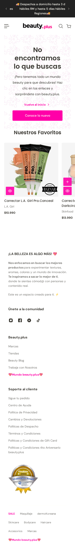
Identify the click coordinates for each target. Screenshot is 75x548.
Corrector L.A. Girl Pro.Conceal (28, 200)
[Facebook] (20, 320)
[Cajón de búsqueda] (61, 26)
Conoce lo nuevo (37, 116)
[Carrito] (68, 26)
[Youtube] (29, 320)
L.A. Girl (9, 206)
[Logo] (37, 26)
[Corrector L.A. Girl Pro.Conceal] (31, 170)
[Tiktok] (38, 320)
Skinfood (67, 211)
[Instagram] (10, 320)
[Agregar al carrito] (67, 181)
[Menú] (6, 26)
